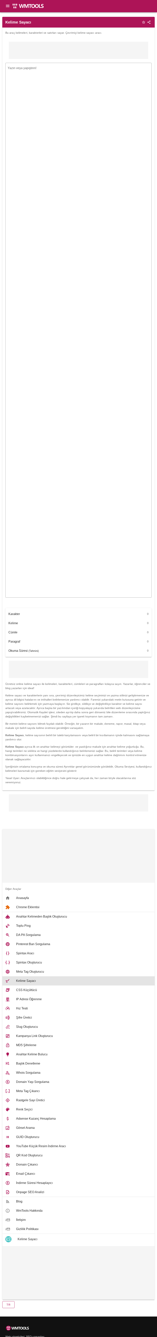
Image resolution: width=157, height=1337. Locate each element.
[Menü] (7, 6)
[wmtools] (29, 8)
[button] (8, 1304)
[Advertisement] (78, 50)
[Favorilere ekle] (143, 22)
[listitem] (78, 898)
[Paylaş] (149, 22)
